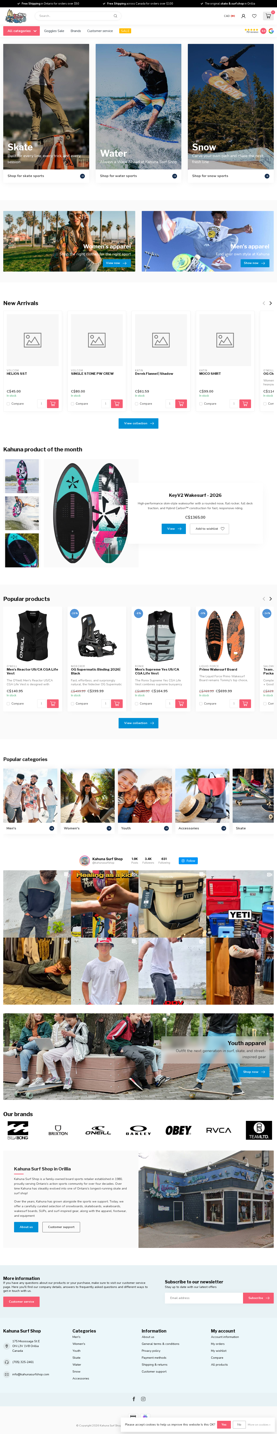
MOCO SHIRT (210, 374)
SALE (125, 31)
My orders (218, 1344)
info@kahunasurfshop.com (30, 1374)
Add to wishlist (207, 529)
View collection (135, 423)
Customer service (100, 31)
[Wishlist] (254, 16)
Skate (76, 1358)
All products (219, 1365)
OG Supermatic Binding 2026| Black (95, 671)
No (239, 1425)
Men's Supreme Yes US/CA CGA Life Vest (157, 671)
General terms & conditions (160, 1344)
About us (26, 1227)
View (171, 529)
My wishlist (218, 1351)
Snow (76, 1372)
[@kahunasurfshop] (84, 860)
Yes (224, 1425)
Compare (17, 404)
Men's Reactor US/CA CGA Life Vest (32, 671)
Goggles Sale (54, 31)
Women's (78, 1344)
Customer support (61, 1227)
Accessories (80, 1378)
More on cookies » (259, 1424)
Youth (76, 1351)
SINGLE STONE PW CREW (92, 374)
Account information (225, 1337)
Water (76, 1365)
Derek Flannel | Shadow (154, 374)
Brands (76, 31)
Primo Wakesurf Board (218, 669)
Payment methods (154, 1358)
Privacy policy (151, 1351)
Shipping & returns (154, 1365)
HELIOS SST (17, 374)
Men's (76, 1337)
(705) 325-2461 (23, 1362)
